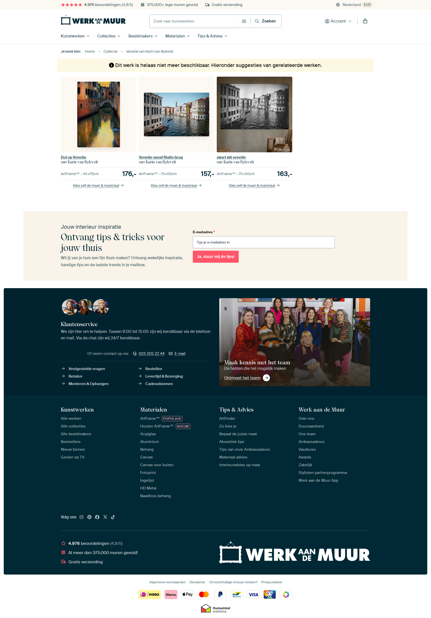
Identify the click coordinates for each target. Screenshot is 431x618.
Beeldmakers (140, 36)
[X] (105, 517)
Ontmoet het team (242, 378)
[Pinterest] (89, 517)
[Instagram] (81, 517)
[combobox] (194, 21)
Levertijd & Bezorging (164, 376)
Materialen (175, 36)
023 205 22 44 (152, 353)
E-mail (180, 353)
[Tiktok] (113, 517)
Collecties (106, 36)
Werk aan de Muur (322, 409)
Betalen (75, 376)
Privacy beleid (271, 582)
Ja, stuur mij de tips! (216, 256)
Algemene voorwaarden (167, 582)
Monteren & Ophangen (88, 383)
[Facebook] (97, 517)
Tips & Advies (210, 36)
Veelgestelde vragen (87, 368)
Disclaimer (198, 582)
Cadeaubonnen (159, 383)
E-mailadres (204, 232)
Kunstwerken (73, 36)
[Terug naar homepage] (93, 20)
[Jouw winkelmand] (365, 21)
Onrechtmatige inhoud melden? (233, 582)
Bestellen (153, 368)
